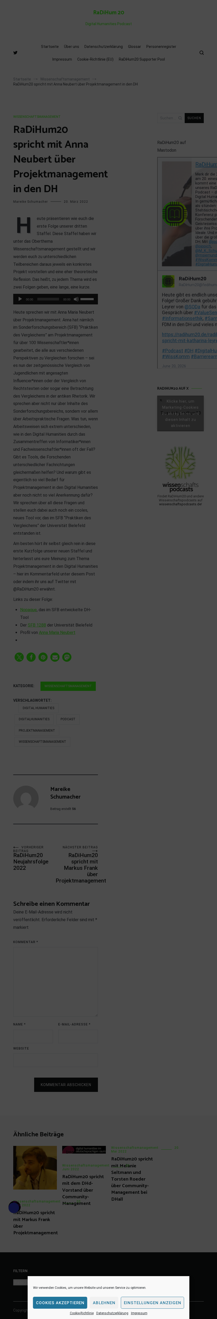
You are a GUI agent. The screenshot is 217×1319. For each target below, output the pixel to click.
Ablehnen (104, 1302)
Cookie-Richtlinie (82, 1313)
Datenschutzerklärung (112, 1313)
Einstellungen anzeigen (152, 1302)
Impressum (139, 1313)
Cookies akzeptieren (60, 1302)
